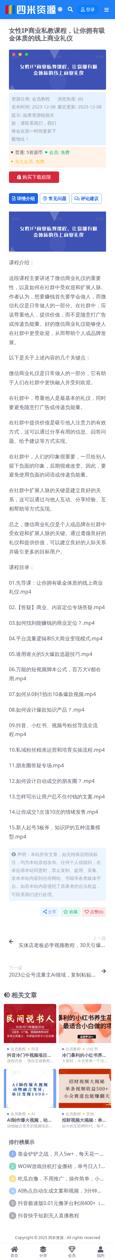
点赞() (96, 911)
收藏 (73, 911)
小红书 (92, 1049)
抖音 (35, 1049)
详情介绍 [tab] (26, 198)
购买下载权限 (36, 177)
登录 (90, 9)
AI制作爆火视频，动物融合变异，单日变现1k (30, 1122)
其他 (90, 1114)
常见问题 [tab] (57, 198)
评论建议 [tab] (90, 198)
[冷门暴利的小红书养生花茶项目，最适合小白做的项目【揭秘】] (85, 1023)
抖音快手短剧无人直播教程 (48, 1215)
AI (33, 1114)
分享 (52, 911)
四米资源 (56, 1237)
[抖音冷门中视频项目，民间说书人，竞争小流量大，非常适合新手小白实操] (30, 1023)
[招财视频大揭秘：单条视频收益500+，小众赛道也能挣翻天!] (85, 1088)
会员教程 (41, 99)
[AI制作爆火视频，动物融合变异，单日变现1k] (30, 1088)
